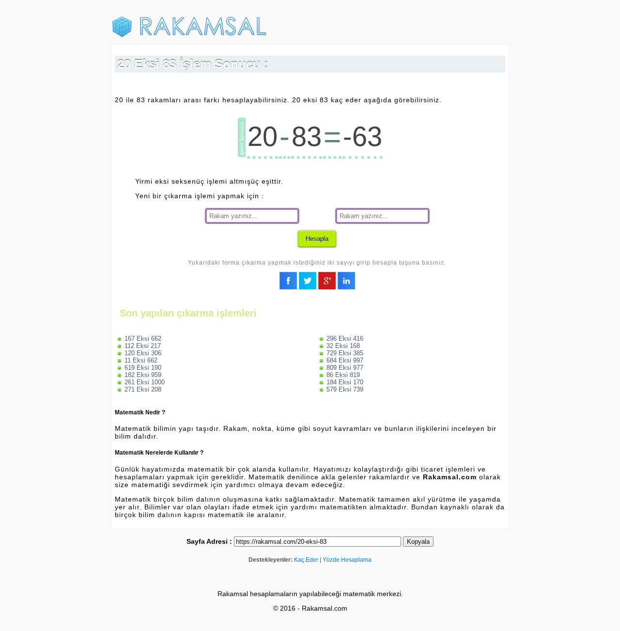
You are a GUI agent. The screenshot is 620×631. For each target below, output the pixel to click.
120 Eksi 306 (142, 353)
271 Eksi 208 (142, 389)
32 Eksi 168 (343, 345)
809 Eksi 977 (344, 367)
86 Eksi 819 (343, 375)
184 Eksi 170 (344, 382)
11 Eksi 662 (140, 360)
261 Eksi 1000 (144, 382)
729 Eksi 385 (344, 353)
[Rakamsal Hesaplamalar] (189, 35)
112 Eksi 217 (142, 345)
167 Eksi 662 (142, 338)
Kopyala (418, 541)
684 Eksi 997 (344, 360)
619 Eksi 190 (142, 367)
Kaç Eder (306, 559)
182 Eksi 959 (142, 375)
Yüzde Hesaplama (347, 559)
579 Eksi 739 (344, 389)
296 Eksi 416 (344, 338)
